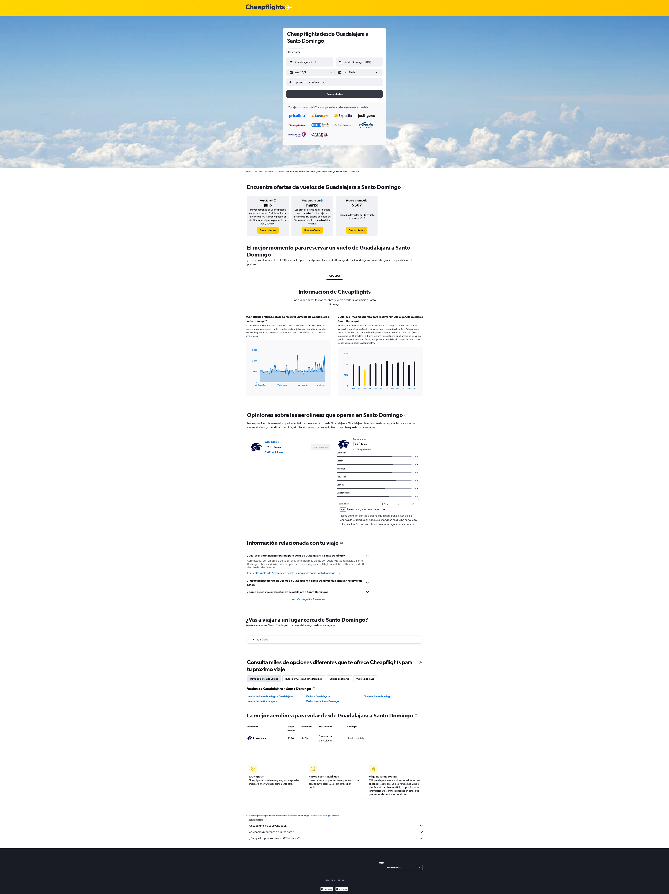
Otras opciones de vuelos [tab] (264, 678)
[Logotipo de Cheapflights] (265, 7)
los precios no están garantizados (324, 815)
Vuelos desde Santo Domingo (322, 701)
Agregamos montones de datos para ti (271, 832)
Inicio (248, 171)
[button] (308, 72)
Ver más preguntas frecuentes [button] (308, 599)
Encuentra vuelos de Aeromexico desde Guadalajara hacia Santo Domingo (291, 573)
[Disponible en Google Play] (327, 889)
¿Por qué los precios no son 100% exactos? (274, 838)
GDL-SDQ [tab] (334, 275)
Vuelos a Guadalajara (318, 696)
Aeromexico (272, 441)
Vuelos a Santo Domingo (377, 696)
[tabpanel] (334, 359)
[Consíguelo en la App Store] (341, 889)
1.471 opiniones (274, 452)
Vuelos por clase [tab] (365, 678)
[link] (268, 230)
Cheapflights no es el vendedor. (268, 825)
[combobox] (295, 51)
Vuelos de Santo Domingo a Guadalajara (270, 696)
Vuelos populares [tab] (339, 678)
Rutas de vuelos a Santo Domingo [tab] (303, 678)
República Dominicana (264, 171)
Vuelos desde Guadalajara (262, 701)
